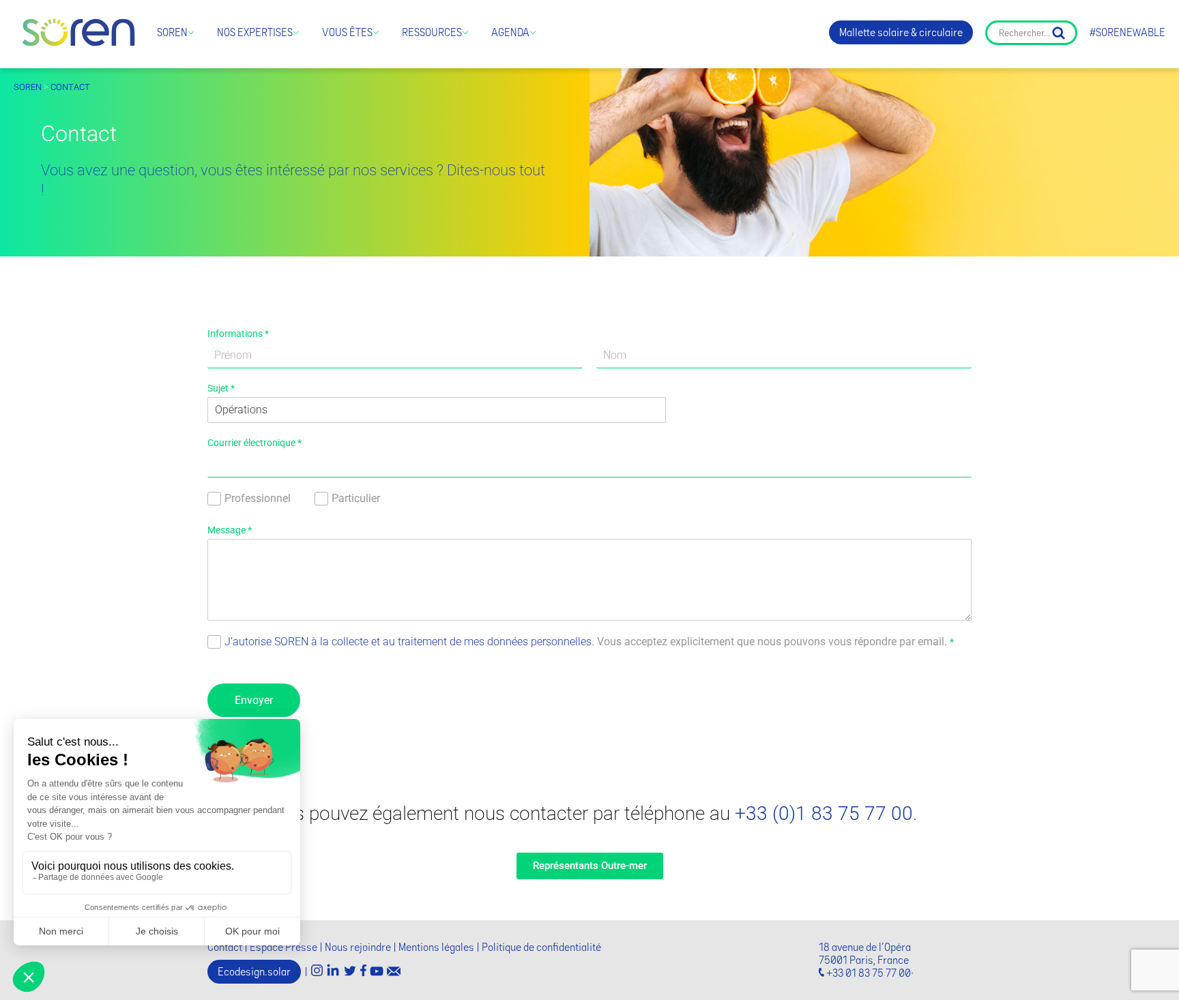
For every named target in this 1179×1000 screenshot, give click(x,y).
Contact (70, 87)
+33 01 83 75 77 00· (870, 973)
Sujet (221, 388)
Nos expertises (255, 32)
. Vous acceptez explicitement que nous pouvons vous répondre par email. (589, 641)
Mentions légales (436, 947)
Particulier (356, 498)
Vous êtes (347, 32)
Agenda (510, 32)
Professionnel (257, 498)
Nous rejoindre (358, 947)
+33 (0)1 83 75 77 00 (824, 813)
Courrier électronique (254, 442)
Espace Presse (283, 947)
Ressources (432, 32)
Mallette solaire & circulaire (901, 32)
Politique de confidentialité (541, 947)
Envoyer (254, 700)
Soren (172, 32)
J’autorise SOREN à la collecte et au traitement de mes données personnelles (408, 641)
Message (229, 530)
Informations (238, 333)
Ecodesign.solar (254, 971)
